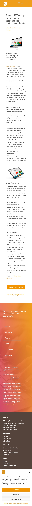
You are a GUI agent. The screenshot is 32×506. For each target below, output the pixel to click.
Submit (16, 378)
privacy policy (10, 404)
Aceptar (16, 490)
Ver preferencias (16, 499)
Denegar (16, 494)
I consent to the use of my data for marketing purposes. (11, 373)
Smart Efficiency (10, 66)
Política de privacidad (17, 503)
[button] (29, 472)
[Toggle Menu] (19, 3)
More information (16, 287)
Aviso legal (25, 503)
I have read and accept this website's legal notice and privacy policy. (11, 369)
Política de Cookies (8, 503)
